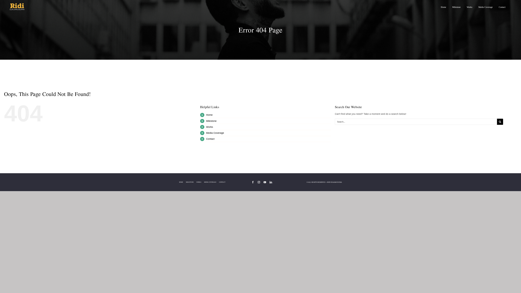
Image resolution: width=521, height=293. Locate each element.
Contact (210, 139)
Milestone (211, 121)
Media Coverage (215, 133)
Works (209, 127)
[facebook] (253, 182)
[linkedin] (271, 182)
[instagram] (259, 182)
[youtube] (265, 182)
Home (209, 115)
